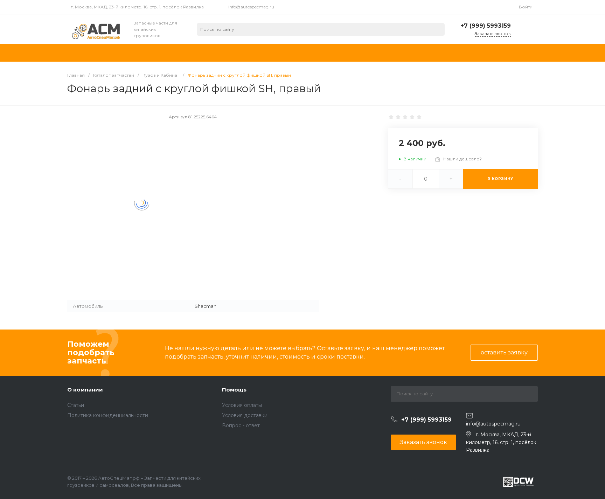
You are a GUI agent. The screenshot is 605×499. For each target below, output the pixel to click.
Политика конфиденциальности (107, 415)
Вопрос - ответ (241, 425)
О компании (85, 389)
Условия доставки (244, 415)
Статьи (75, 405)
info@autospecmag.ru (251, 6)
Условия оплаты (242, 405)
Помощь (234, 389)
